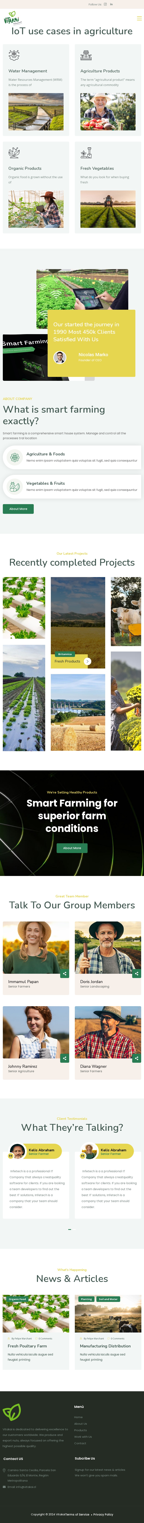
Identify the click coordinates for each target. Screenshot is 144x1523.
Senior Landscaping (94, 986)
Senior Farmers (19, 986)
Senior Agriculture (21, 1071)
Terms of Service (77, 1514)
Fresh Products (67, 661)
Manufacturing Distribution (105, 1346)
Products (80, 1430)
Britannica (65, 654)
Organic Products (24, 168)
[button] (69, 1229)
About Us (80, 1424)
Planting (86, 1299)
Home (78, 1417)
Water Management (27, 71)
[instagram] (105, 4)
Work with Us (83, 1437)
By (21, 1338)
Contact (80, 1443)
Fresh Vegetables (97, 168)
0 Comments (45, 1338)
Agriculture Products (100, 71)
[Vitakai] (13, 18)
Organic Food (17, 1299)
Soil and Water (108, 1299)
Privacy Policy (103, 1514)
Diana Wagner (93, 1066)
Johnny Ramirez (22, 1066)
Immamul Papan (23, 982)
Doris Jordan (91, 982)
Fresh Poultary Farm (27, 1346)
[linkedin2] (111, 4)
